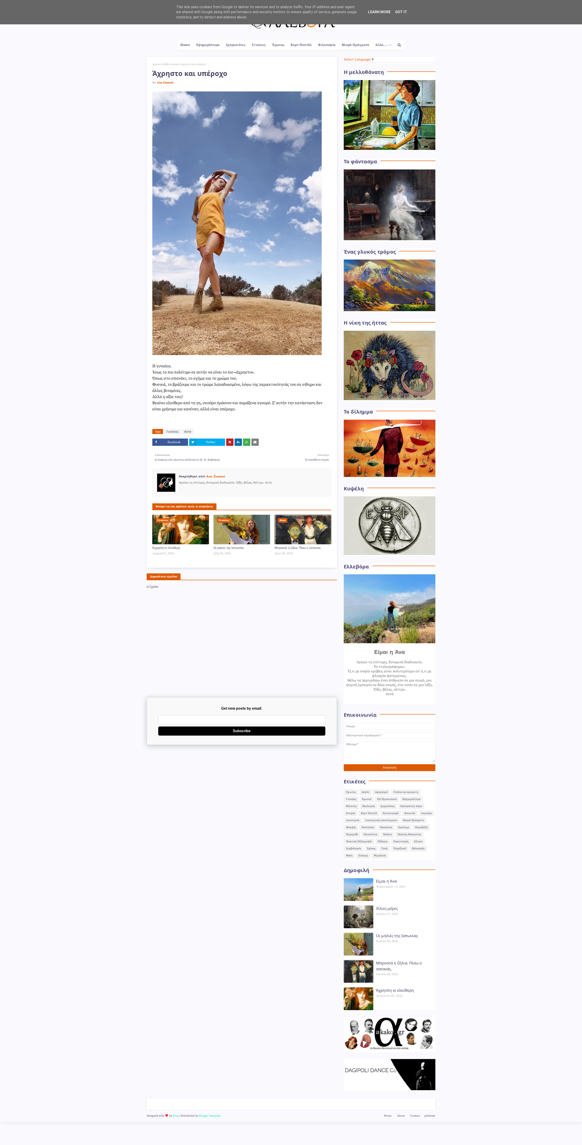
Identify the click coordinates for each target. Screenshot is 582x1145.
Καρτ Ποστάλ (369, 813)
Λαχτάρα (426, 813)
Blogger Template (210, 1115)
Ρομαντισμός (401, 841)
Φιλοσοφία (418, 848)
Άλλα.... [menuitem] (381, 45)
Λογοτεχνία (352, 820)
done (175, 64)
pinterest (429, 1115)
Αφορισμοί (381, 792)
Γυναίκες (172, 431)
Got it (401, 12)
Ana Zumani (165, 82)
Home (387, 1115)
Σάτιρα (418, 841)
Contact (415, 1115)
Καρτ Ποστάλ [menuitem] (301, 45)
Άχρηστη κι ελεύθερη (166, 548)
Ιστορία (350, 813)
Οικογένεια (386, 827)
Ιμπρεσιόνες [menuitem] (236, 45)
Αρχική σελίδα (160, 64)
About (401, 1115)
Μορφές (351, 827)
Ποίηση (387, 834)
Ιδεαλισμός (368, 806)
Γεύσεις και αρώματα (405, 792)
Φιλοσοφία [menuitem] (327, 45)
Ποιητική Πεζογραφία (359, 841)
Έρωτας (351, 792)
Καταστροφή (391, 813)
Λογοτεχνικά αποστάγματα (381, 820)
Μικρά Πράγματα (413, 820)
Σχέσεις (371, 848)
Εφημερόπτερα (411, 799)
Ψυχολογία (380, 855)
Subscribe (242, 731)
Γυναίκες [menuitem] (259, 45)
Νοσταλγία (367, 827)
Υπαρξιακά (399, 848)
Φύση (349, 855)
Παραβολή (421, 827)
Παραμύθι (352, 834)
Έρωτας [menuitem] (278, 45)
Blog (175, 1115)
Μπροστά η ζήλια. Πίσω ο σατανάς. (298, 548)
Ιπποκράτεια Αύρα (411, 806)
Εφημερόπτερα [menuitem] (208, 45)
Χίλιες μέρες (387, 908)
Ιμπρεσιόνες (388, 806)
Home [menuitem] (185, 45)
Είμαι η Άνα (386, 881)
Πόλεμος (383, 841)
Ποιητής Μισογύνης (409, 834)
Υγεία (384, 848)
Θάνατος (351, 806)
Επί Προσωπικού (387, 799)
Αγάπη (365, 792)
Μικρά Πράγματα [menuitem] (355, 45)
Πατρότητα (370, 834)
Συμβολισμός (353, 848)
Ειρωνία (366, 799)
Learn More (379, 12)
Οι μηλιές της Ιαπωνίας (228, 548)
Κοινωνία (409, 813)
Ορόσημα (403, 827)
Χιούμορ (363, 855)
